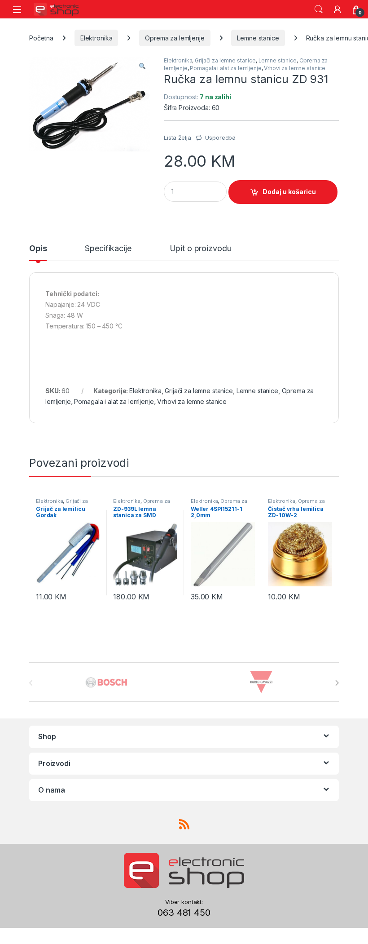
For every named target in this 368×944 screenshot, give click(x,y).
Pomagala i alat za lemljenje (225, 68)
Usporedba (220, 137)
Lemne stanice (258, 38)
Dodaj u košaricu (289, 191)
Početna (41, 38)
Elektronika (96, 38)
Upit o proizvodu (201, 248)
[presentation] (337, 683)
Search (319, 9)
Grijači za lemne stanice (225, 60)
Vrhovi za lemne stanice (294, 68)
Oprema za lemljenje (174, 38)
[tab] (38, 252)
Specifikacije (108, 248)
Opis (38, 248)
